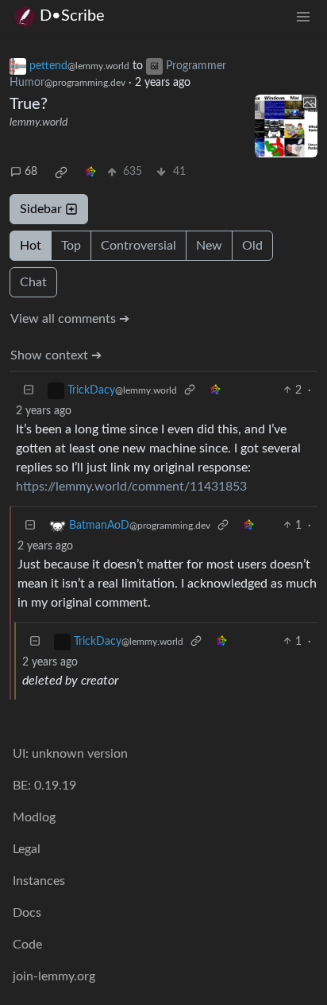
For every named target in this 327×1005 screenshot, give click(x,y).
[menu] (303, 16)
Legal (26, 849)
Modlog (34, 817)
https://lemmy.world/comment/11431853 (131, 486)
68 (31, 171)
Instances (39, 881)
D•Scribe (72, 16)
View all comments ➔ (69, 318)
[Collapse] (28, 390)
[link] (61, 172)
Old (252, 245)
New (209, 245)
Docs (27, 912)
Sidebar (41, 209)
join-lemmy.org (54, 976)
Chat (33, 282)
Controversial (138, 245)
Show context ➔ (56, 355)
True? (29, 104)
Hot (30, 245)
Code (27, 944)
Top (71, 245)
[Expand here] (286, 126)
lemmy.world (38, 122)
